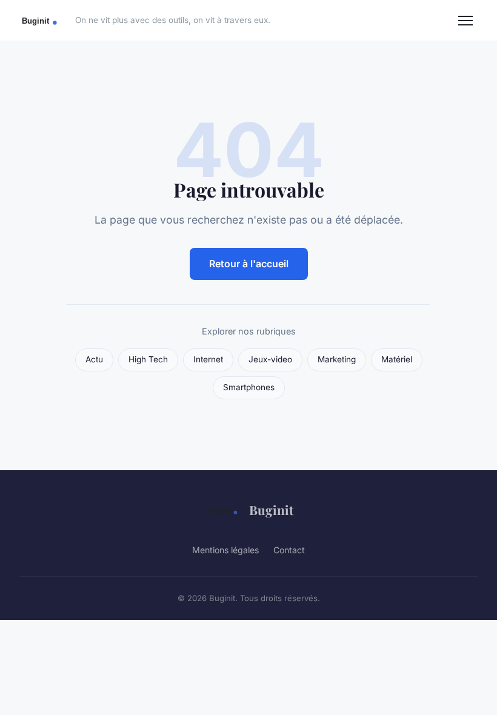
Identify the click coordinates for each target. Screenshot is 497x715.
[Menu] (465, 20)
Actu (94, 359)
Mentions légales (225, 550)
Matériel (396, 359)
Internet (208, 359)
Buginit (271, 509)
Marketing (337, 359)
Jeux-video (270, 359)
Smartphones (249, 387)
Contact (289, 550)
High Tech (148, 359)
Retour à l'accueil (249, 264)
